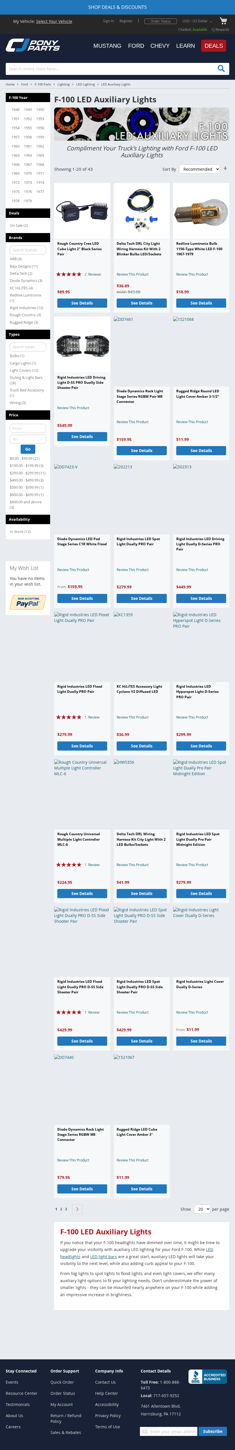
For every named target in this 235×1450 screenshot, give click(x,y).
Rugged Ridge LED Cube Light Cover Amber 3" (137, 1132)
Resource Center (22, 1393)
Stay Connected (21, 1371)
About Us (14, 1415)
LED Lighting (85, 84)
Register (126, 21)
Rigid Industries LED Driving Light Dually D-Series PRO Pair (200, 544)
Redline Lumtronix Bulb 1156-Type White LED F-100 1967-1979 (199, 248)
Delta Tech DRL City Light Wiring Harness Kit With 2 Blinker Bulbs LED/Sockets (139, 248)
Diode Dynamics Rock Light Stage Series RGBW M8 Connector (80, 1134)
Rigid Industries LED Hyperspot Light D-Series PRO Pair (197, 691)
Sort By (169, 169)
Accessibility (107, 1404)
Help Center (106, 1393)
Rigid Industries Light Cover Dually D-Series (200, 984)
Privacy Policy (108, 1415)
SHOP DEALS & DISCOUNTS (117, 7)
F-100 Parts (43, 84)
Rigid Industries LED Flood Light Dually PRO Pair (79, 689)
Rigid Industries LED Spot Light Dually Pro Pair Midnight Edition (198, 839)
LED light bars (103, 1256)
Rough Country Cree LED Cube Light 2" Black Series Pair (79, 248)
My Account (61, 1404)
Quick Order (62, 1382)
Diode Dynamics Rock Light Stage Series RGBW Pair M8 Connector (140, 396)
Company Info (109, 1371)
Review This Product (132, 274)
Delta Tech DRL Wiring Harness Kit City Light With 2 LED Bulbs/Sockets (141, 839)
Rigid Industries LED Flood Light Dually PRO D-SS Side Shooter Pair (80, 986)
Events (12, 1382)
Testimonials (18, 1404)
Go (28, 449)
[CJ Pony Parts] (20, 44)
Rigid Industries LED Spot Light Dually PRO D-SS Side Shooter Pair (140, 986)
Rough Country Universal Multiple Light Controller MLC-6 (78, 839)
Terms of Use (107, 1426)
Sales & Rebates (65, 1432)
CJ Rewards (220, 29)
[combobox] (117, 69)
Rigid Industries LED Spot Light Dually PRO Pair (138, 541)
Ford (24, 84)
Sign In (108, 21)
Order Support (64, 1371)
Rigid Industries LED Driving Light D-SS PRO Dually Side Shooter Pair (81, 382)
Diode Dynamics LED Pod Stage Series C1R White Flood (82, 541)
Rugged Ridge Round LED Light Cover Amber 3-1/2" (197, 394)
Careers (13, 1426)
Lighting (64, 84)
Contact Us (105, 1382)
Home (10, 84)
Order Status (160, 21)
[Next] (77, 1209)
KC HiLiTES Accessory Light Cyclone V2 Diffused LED (139, 689)
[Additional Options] (28, 608)
